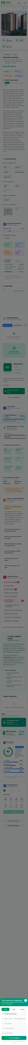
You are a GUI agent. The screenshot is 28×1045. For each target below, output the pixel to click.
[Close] (25, 1000)
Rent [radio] (14, 1009)
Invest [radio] (22, 1009)
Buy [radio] (6, 1009)
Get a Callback (14, 1038)
